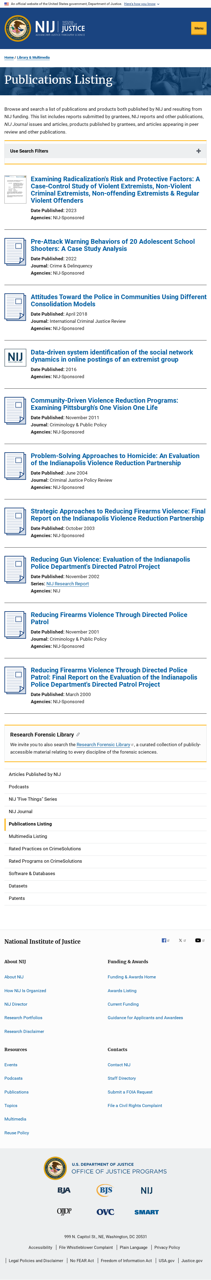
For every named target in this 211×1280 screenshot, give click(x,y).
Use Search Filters (29, 151)
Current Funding (123, 1004)
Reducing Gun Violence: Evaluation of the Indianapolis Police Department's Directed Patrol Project (110, 563)
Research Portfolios (23, 1017)
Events (10, 1064)
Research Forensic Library (103, 744)
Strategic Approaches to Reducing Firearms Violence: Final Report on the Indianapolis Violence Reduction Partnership (118, 514)
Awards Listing (122, 990)
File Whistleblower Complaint (86, 1247)
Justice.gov (191, 1260)
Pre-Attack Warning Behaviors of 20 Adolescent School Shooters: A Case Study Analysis (113, 245)
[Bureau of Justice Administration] (64, 1194)
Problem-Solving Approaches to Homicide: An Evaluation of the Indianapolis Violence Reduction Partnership (115, 459)
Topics (10, 1105)
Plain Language (134, 1247)
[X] (184, 944)
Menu (199, 28)
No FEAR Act (82, 1260)
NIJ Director (15, 1004)
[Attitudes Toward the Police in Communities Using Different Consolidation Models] (15, 319)
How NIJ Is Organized (25, 990)
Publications (16, 1091)
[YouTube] (201, 944)
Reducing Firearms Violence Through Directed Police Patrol (109, 618)
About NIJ (14, 976)
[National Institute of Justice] (146, 1194)
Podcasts (13, 1078)
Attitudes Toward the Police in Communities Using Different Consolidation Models (119, 300)
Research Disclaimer (24, 1031)
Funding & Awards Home (132, 976)
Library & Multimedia (33, 57)
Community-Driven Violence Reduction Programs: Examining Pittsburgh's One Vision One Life (104, 404)
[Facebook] (168, 944)
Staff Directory (122, 1078)
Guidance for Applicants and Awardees (145, 1017)
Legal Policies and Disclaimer (36, 1260)
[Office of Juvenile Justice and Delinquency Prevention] (64, 1216)
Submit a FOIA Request (130, 1091)
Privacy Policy (167, 1247)
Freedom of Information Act (126, 1260)
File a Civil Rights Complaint (135, 1105)
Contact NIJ (119, 1064)
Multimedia (15, 1119)
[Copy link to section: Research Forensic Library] (77, 734)
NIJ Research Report (67, 583)
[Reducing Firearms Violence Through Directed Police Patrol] (15, 637)
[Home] (60, 28)
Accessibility (40, 1247)
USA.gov (166, 1260)
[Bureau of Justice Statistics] (105, 1197)
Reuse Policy (16, 1132)
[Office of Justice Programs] (17, 28)
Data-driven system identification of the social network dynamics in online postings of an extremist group (112, 355)
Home (9, 57)
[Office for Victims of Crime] (105, 1216)
